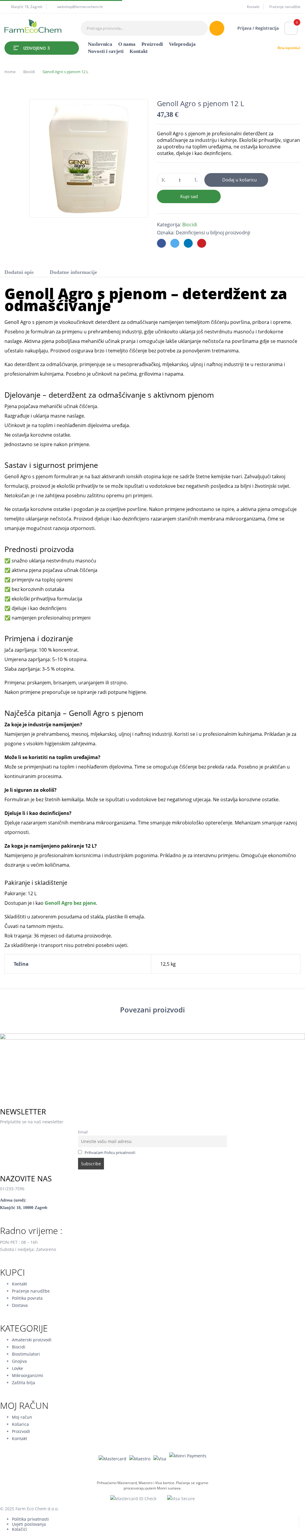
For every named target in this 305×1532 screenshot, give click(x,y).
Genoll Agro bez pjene (70, 903)
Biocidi (29, 71)
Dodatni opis (19, 272)
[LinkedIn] (188, 243)
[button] (291, 28)
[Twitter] (174, 243)
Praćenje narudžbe (285, 6)
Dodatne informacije (73, 272)
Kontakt (253, 6)
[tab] (19, 273)
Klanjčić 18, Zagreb (26, 6)
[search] (216, 28)
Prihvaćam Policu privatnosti (110, 1152)
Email (83, 1132)
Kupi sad (189, 196)
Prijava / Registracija (258, 28)
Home (9, 71)
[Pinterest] (201, 243)
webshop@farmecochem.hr (80, 6)
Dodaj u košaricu (239, 180)
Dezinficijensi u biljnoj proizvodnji (213, 232)
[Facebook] (161, 243)
